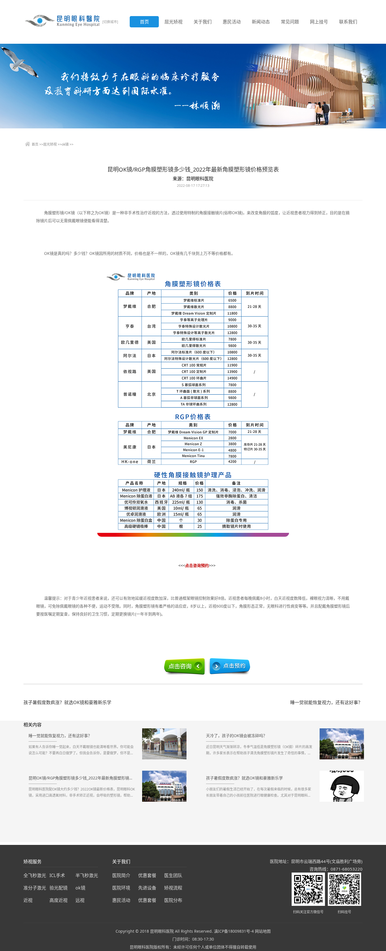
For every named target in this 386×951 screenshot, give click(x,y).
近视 (27, 900)
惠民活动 (232, 22)
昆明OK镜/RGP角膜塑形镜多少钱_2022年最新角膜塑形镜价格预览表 (82, 778)
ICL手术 (57, 875)
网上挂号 (319, 22)
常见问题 (290, 22)
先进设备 (147, 888)
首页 (144, 22)
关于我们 (203, 22)
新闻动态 (261, 22)
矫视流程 (173, 888)
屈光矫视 (173, 22)
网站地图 (263, 931)
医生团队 (173, 875)
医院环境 (121, 888)
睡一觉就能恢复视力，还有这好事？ (326, 702)
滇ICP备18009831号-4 (234, 931)
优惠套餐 (147, 875)
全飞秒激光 (34, 875)
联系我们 (348, 22)
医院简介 (121, 875)
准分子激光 (34, 888)
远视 (79, 900)
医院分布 (173, 900)
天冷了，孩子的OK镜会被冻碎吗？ (236, 735)
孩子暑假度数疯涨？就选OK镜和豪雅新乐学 (67, 702)
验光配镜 (58, 888)
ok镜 (65, 144)
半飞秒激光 (86, 875)
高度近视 (58, 900)
